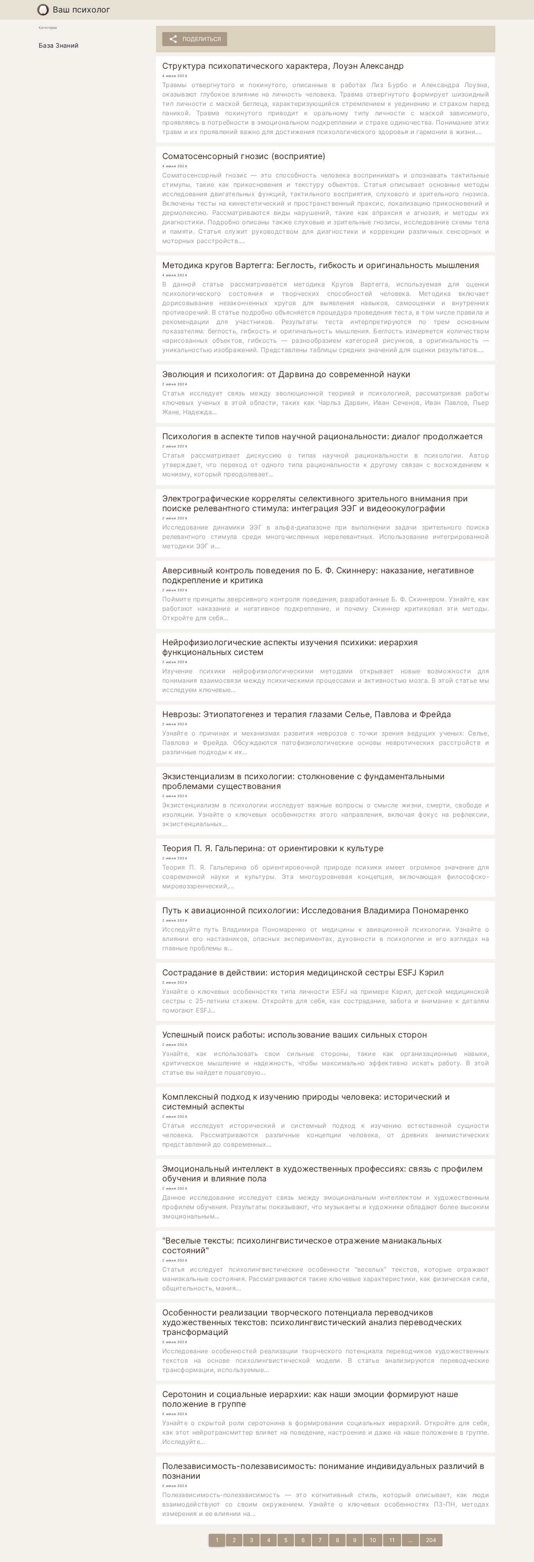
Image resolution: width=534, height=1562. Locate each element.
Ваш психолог (82, 9)
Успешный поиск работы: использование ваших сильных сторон (294, 1035)
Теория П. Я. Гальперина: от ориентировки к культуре (272, 848)
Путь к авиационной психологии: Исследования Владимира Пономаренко (315, 910)
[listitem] (91, 45)
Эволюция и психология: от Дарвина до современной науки (286, 374)
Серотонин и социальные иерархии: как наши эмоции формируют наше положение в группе (310, 1399)
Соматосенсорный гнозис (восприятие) (244, 156)
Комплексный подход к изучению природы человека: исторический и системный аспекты (306, 1101)
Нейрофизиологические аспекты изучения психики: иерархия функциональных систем (290, 647)
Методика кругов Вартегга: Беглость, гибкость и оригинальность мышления (320, 265)
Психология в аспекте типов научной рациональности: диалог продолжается (322, 436)
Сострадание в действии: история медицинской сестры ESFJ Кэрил (303, 972)
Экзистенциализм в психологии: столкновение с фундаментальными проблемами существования (303, 781)
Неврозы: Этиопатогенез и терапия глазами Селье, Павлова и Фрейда (306, 714)
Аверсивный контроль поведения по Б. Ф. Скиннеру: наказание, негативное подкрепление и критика (318, 575)
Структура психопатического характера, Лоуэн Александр (283, 66)
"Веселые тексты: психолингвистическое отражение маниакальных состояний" (302, 1245)
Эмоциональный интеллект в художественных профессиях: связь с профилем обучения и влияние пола (322, 1173)
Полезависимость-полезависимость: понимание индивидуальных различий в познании (323, 1471)
